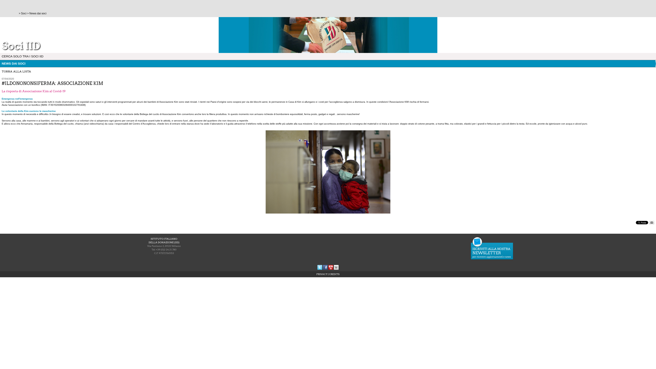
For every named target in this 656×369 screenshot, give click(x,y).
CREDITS (334, 274)
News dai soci (13, 63)
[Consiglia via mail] (651, 223)
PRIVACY (321, 274)
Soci (23, 13)
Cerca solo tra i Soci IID (22, 56)
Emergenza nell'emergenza (17, 98)
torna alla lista (16, 71)
